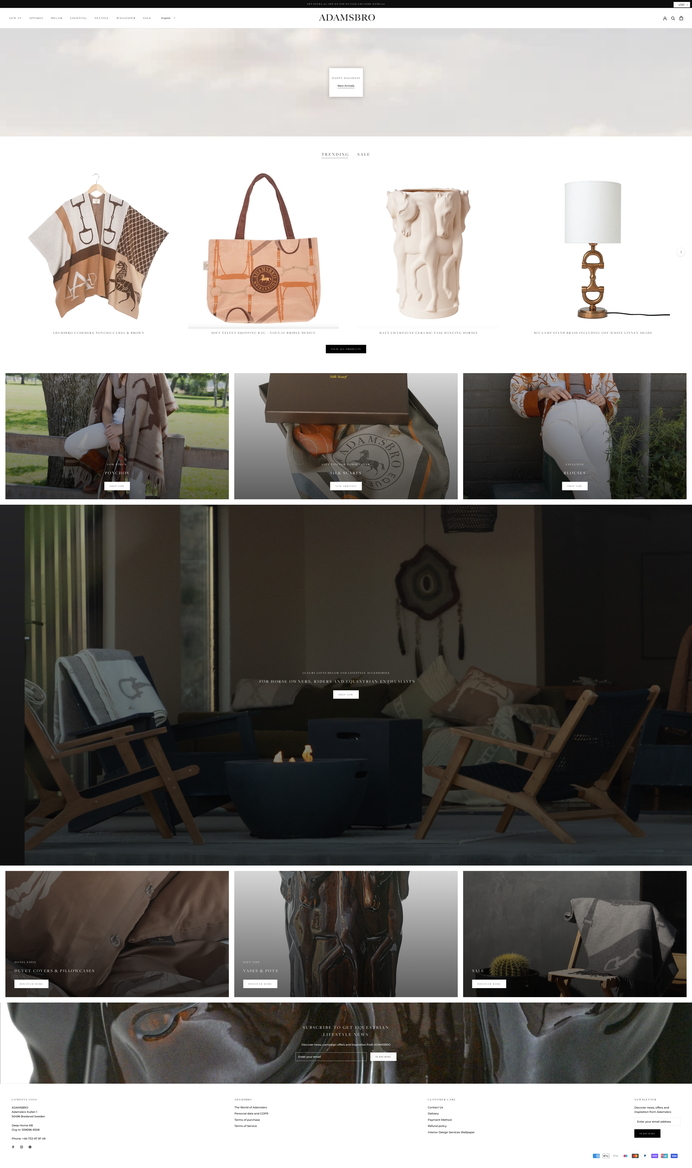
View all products (346, 349)
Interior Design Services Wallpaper (451, 1132)
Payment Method (440, 1119)
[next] (681, 252)
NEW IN (15, 18)
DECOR (57, 18)
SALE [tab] (364, 154)
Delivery (433, 1113)
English (165, 18)
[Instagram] (21, 1147)
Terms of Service (245, 1126)
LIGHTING (78, 18)
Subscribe (383, 1056)
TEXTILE (101, 18)
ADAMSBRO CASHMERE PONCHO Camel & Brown (99, 333)
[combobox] (168, 18)
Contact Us (435, 1107)
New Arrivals (346, 85)
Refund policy (437, 1126)
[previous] (11, 252)
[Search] (673, 18)
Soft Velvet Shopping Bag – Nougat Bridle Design (263, 333)
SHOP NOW (346, 694)
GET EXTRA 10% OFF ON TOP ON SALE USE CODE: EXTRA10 (346, 4)
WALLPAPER (126, 18)
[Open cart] (681, 18)
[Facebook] (13, 1147)
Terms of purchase (247, 1119)
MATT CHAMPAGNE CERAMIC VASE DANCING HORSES (428, 333)
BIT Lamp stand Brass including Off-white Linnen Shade (593, 333)
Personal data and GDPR (251, 1113)
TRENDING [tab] (335, 154)
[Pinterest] (30, 1147)
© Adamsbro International (35, 1156)
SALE (147, 18)
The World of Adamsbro (250, 1107)
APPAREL (36, 18)
